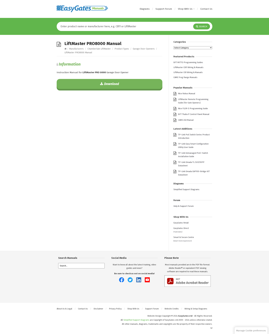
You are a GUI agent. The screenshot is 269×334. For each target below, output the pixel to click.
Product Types (122, 48)
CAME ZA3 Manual (186, 120)
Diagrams (145, 8)
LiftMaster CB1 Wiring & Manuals (188, 72)
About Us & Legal (64, 309)
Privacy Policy (115, 309)
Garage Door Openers (144, 48)
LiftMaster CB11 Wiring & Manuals (188, 67)
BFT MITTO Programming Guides (188, 62)
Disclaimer (98, 309)
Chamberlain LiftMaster (99, 48)
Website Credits (172, 309)
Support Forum (164, 8)
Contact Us (206, 8)
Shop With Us (185, 8)
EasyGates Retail (181, 223)
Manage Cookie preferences (251, 330)
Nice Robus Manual (186, 93)
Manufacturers (76, 48)
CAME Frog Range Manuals (185, 77)
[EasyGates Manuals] (82, 8)
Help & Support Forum (183, 206)
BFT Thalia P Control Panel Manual (193, 114)
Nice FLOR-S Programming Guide (193, 108)
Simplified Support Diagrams (186, 189)
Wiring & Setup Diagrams (195, 309)
